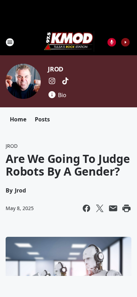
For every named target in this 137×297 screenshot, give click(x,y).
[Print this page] (126, 208)
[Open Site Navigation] (10, 42)
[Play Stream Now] (125, 42)
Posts (42, 119)
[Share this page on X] (100, 208)
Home (18, 119)
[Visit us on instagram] (52, 81)
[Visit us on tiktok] (65, 81)
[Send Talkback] (111, 42)
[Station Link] (68, 42)
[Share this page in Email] (113, 208)
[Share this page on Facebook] (86, 208)
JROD (55, 69)
